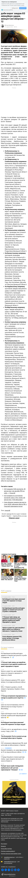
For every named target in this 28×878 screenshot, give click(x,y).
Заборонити (15, 8)
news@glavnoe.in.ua (9, 857)
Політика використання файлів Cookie (11, 853)
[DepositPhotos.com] (9, 875)
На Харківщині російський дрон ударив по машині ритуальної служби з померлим (14, 654)
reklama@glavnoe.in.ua (10, 861)
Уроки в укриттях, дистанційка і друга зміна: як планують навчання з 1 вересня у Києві (14, 672)
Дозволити (23, 8)
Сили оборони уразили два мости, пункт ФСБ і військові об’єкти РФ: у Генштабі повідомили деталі (15, 504)
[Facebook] (2, 870)
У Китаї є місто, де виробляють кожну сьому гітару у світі (14, 729)
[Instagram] (12, 870)
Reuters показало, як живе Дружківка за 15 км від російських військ (14, 750)
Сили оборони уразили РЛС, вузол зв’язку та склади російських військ (13, 680)
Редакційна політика (6, 848)
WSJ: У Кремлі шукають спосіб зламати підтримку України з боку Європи (12, 688)
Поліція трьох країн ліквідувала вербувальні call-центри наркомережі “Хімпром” (12, 767)
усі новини (22, 773)
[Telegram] (9, 870)
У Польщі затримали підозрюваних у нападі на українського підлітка (14, 696)
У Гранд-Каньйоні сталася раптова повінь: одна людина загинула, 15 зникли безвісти (12, 758)
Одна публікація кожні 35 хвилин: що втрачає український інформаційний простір (13, 714)
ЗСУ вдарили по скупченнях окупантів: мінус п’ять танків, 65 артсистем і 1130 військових (14, 497)
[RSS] (18, 870)
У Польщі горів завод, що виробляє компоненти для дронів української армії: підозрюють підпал (13, 663)
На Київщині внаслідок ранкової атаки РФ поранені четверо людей (13, 722)
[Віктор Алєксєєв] (2, 27)
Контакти (3, 846)
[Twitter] (6, 870)
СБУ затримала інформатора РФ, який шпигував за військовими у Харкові (14, 743)
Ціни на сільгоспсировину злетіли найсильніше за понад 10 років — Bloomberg (12, 705)
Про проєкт (4, 843)
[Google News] (15, 870)
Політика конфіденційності (8, 851)
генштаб (7, 510)
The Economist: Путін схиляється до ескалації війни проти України (13, 736)
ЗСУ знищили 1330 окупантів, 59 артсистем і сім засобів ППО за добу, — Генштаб (14, 491)
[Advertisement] (14, 101)
